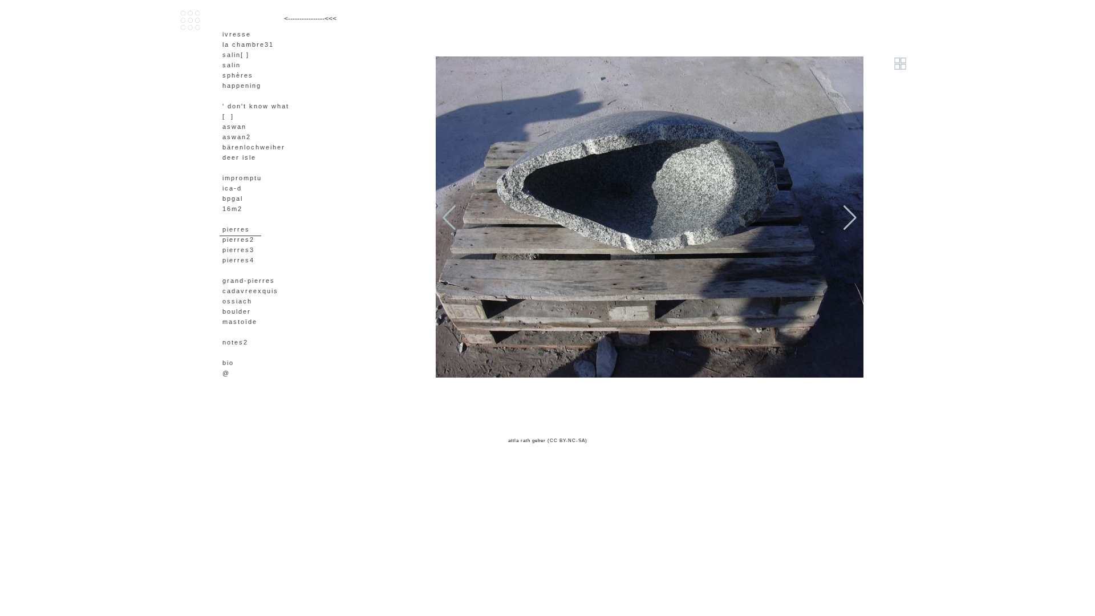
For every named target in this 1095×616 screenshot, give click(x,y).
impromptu (242, 178)
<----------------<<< (310, 19)
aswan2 (236, 136)
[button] (850, 217)
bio (228, 362)
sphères (237, 75)
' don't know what (255, 106)
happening (241, 85)
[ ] (228, 116)
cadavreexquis (250, 290)
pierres (236, 229)
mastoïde (239, 321)
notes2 (235, 342)
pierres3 (238, 249)
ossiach (237, 301)
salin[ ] (235, 54)
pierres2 (238, 239)
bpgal (232, 198)
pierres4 (238, 260)
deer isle (239, 157)
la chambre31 (248, 44)
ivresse (236, 34)
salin (231, 65)
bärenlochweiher (253, 147)
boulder (236, 311)
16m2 (232, 208)
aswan (234, 126)
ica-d (232, 188)
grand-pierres (248, 280)
